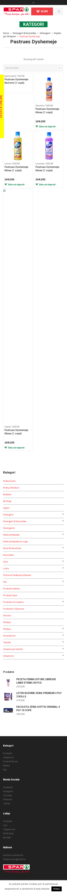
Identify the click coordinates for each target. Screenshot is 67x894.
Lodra (6, 568)
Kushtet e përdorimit (13, 855)
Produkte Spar (10, 595)
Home (6, 33)
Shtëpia (7, 622)
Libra (5, 561)
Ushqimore (8, 656)
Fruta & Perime (10, 761)
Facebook (8, 787)
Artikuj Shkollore (11, 487)
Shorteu (7, 615)
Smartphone (9, 635)
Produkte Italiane (11, 588)
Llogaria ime (9, 829)
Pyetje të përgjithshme (14, 859)
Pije (5, 582)
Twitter (6, 803)
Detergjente (9, 528)
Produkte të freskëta (13, 602)
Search (59, 11)
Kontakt (7, 837)
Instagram (8, 791)
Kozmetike (8, 555)
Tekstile (7, 642)
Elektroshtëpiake (11, 535)
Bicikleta (7, 494)
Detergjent (45, 33)
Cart (5, 825)
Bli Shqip (7, 501)
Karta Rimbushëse (12, 548)
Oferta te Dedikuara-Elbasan (17, 575)
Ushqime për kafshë (13, 649)
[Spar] (16, 11)
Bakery (6, 765)
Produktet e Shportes (13, 609)
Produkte (7, 753)
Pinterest (7, 799)
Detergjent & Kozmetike (24, 33)
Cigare (6, 508)
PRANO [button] (56, 889)
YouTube (7, 795)
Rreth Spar (8, 833)
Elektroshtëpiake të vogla (15, 541)
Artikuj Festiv (9, 481)
